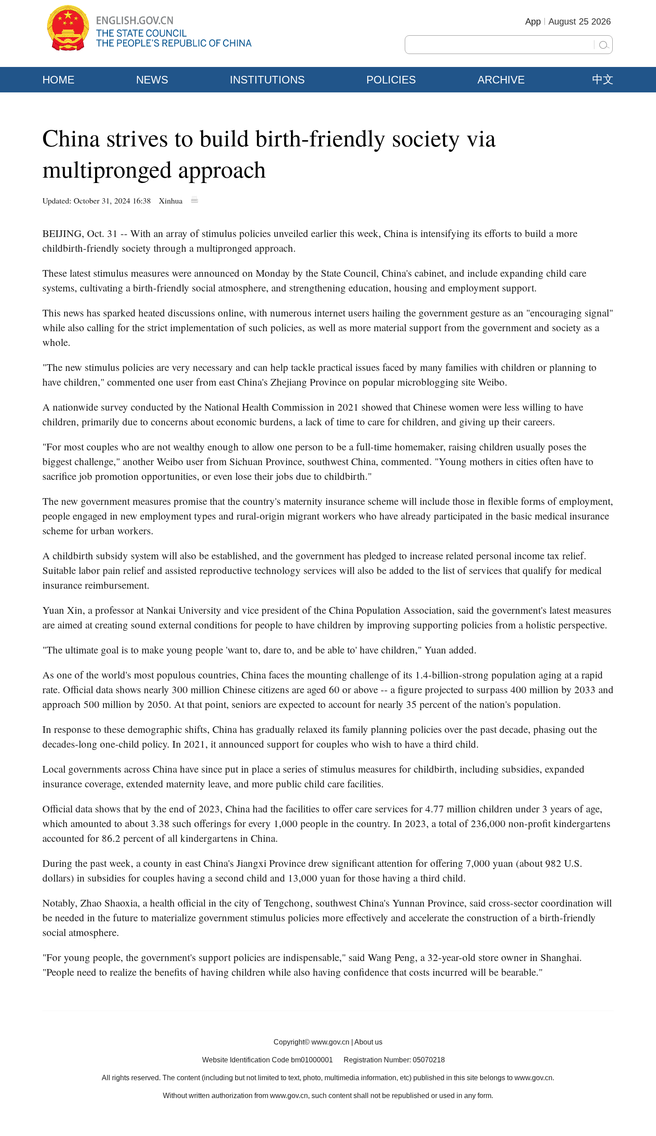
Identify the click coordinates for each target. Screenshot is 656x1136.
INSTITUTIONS (267, 80)
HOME (58, 80)
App (533, 21)
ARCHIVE (501, 80)
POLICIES (391, 80)
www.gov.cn (330, 1042)
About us (368, 1042)
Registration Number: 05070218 (394, 1060)
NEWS (152, 80)
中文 (603, 79)
